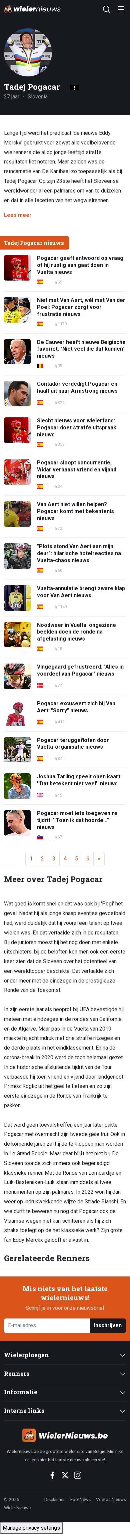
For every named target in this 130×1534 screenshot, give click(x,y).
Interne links (24, 1411)
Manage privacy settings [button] (31, 1528)
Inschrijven (108, 1325)
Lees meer (18, 215)
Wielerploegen (26, 1355)
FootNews (80, 1499)
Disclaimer (54, 1499)
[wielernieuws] (65, 1435)
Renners (16, 1374)
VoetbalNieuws (111, 1499)
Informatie (20, 1392)
